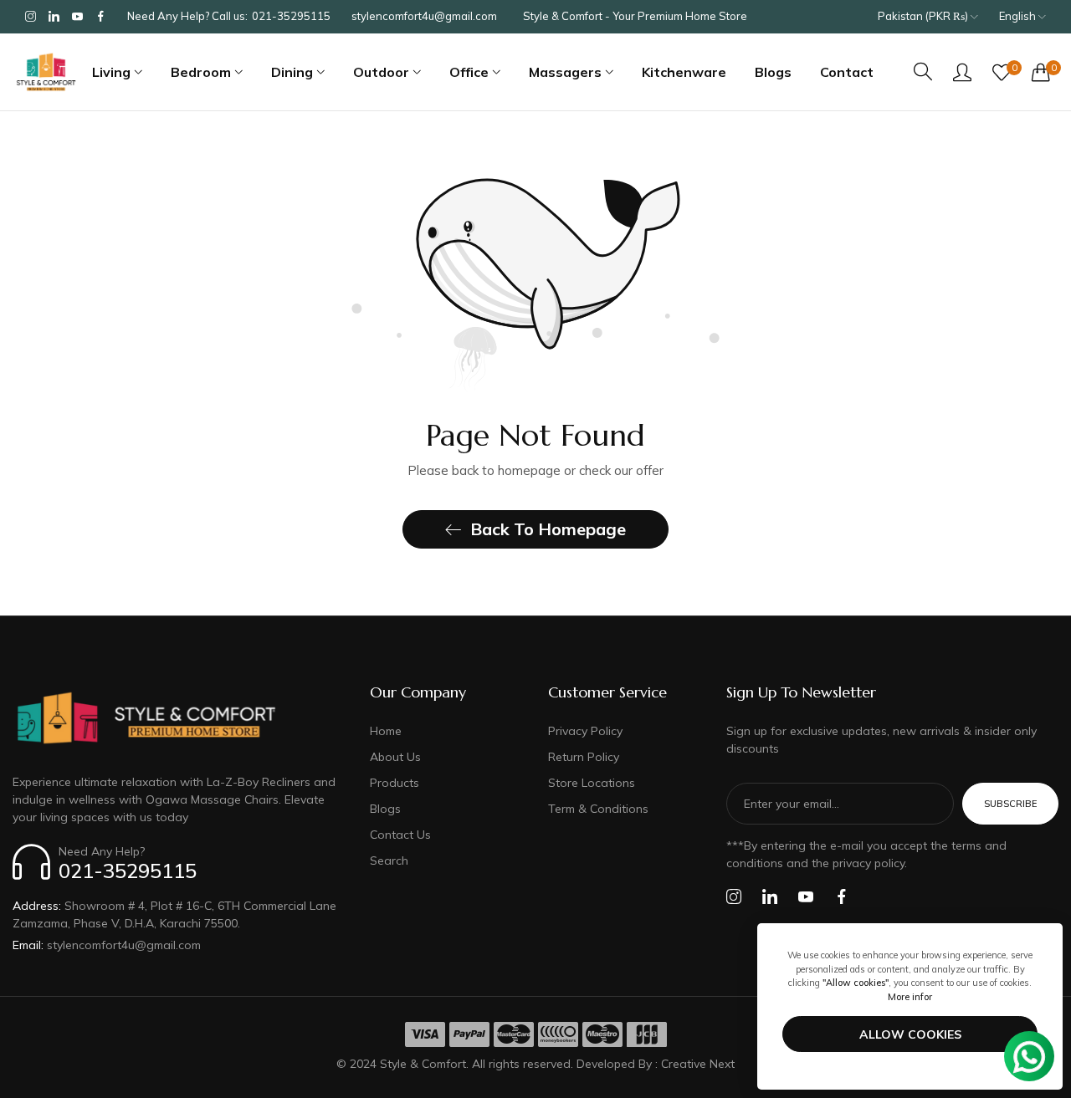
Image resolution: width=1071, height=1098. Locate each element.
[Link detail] (30, 17)
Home (386, 730)
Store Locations (591, 782)
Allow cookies (910, 1034)
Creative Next (698, 1063)
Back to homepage (548, 528)
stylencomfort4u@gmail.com (107, 944)
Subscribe (1010, 803)
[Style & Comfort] (46, 72)
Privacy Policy (585, 730)
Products (394, 782)
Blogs (385, 808)
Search (389, 860)
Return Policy (583, 756)
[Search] (923, 71)
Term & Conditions (598, 808)
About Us (395, 756)
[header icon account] (962, 72)
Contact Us (400, 834)
